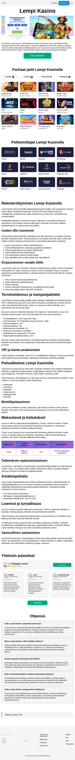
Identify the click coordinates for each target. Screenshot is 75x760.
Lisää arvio (62, 565)
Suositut (8, 77)
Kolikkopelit (63, 77)
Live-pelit (27, 77)
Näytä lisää (37, 603)
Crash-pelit (45, 77)
